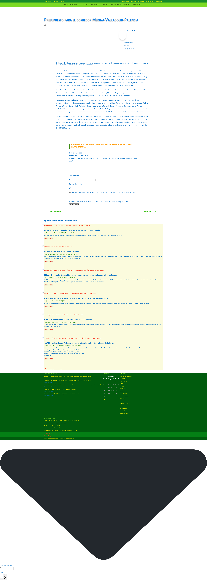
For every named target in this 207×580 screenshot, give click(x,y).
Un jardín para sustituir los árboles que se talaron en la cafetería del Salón (71, 376)
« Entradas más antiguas (53, 369)
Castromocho (123, 381)
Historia (85, 4)
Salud (121, 406)
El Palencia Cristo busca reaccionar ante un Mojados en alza (60, 430)
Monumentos (95, 4)
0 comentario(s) (127, 45)
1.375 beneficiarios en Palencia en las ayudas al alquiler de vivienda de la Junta (79, 343)
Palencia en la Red (51, 233)
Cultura (122, 386)
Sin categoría (123, 408)
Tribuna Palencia (50, 277)
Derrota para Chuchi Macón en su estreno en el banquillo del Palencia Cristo (71, 380)
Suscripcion (48, 433)
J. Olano (48, 345)
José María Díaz (50, 301)
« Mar (105, 399)
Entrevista (122, 391)
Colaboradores (140, 1)
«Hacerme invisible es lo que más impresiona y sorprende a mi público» (83, 385)
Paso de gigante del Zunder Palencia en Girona (63, 389)
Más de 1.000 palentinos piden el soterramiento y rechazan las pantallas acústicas (80, 275)
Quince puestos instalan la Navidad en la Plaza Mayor (68, 319)
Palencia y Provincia (128, 42)
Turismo (122, 416)
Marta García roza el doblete (52, 425)
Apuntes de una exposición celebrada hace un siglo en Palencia (72, 230)
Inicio (64, 4)
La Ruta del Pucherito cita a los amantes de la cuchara (59, 428)
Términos (76, 201)
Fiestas (105, 4)
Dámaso (46, 376)
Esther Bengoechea (51, 322)
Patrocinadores (149, 1)
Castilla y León (124, 378)
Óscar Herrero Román (52, 254)
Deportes (122, 388)
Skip (2, 579)
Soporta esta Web (125, 1)
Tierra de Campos (124, 413)
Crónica (122, 383)
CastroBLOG (137, 4)
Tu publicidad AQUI (158, 1)
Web (70, 188)
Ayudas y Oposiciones (65, 345)
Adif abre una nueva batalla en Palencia (61, 251)
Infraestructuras (124, 396)
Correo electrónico (76, 184)
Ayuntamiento (74, 4)
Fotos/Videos (115, 4)
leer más (49, 238)
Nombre (72, 180)
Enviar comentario (74, 204)
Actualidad (126, 4)
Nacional (122, 398)
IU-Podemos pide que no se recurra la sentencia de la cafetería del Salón (76, 298)
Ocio (121, 401)
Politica (71, 201)
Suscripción (133, 1)
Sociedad (122, 411)
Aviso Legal (48, 436)
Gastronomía (123, 393)
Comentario (74, 176)
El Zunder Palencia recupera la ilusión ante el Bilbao (65, 394)
